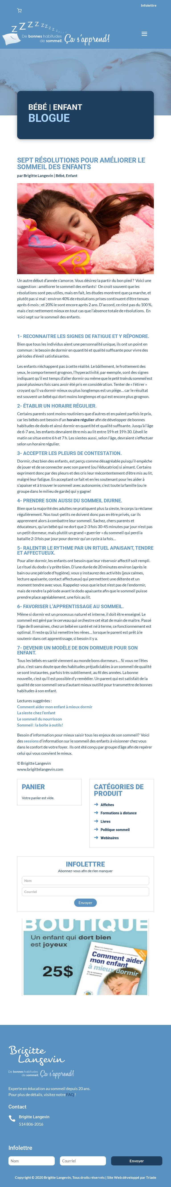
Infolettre (149, 5)
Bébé (60, 175)
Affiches (107, 805)
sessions (31, 740)
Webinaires (110, 838)
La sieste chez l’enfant (36, 712)
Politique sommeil (115, 830)
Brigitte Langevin (38, 175)
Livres (105, 821)
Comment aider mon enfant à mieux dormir (54, 706)
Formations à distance (119, 813)
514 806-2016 (31, 1124)
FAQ (70, 1094)
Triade (151, 1177)
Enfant (71, 175)
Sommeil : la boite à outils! (40, 724)
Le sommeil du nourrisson (39, 718)
